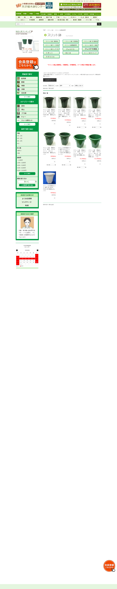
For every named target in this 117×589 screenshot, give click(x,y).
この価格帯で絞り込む (27, 185)
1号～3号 (19, 136)
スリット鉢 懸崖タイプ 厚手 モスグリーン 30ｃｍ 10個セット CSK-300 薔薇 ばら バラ (94, 153)
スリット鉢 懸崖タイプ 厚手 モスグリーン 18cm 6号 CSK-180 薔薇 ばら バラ (50, 113)
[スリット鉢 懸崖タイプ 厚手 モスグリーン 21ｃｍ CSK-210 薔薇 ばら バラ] (79, 102)
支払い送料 (72, 1)
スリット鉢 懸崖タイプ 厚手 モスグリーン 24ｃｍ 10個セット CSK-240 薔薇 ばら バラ (64, 151)
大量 (18, 153)
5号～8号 (19, 141)
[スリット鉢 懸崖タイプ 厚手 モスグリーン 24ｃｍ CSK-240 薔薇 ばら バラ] (49, 138)
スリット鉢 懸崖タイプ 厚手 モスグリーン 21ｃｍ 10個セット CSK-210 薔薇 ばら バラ (95, 113)
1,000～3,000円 (21, 162)
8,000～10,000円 (21, 170)
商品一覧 (83, 1)
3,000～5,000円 (21, 165)
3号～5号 (19, 138)
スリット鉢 (50, 30)
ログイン (98, 1)
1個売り (19, 150)
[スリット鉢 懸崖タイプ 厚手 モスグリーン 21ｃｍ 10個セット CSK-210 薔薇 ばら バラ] (94, 102)
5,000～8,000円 (21, 168)
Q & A (87, 1)
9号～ (18, 143)
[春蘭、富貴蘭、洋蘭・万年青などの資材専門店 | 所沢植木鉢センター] (34, 8)
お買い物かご (92, 1)
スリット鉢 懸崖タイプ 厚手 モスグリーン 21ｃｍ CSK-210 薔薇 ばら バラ (80, 113)
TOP (44, 30)
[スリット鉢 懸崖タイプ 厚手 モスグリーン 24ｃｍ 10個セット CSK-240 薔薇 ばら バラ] (64, 138)
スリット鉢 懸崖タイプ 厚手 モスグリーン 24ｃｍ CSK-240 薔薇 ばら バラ (50, 151)
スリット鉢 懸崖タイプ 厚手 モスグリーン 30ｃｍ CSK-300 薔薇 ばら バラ (80, 153)
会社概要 (78, 1)
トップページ (66, 1)
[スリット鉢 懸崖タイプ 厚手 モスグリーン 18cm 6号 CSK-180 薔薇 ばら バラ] (49, 102)
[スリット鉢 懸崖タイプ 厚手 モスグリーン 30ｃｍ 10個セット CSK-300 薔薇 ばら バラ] (94, 139)
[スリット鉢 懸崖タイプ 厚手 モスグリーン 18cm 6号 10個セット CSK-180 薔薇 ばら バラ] (64, 102)
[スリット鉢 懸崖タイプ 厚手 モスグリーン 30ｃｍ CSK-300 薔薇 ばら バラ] (79, 139)
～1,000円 (20, 160)
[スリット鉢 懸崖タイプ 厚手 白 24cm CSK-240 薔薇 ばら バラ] (49, 177)
